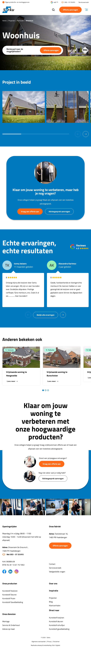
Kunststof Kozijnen (10, 590)
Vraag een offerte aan (30, 211)
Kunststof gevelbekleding (59, 629)
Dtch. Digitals (56, 645)
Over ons (53, 583)
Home (4, 20)
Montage (5, 621)
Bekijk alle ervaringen (45, 314)
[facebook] (4, 571)
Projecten (11, 20)
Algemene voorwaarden (39, 641)
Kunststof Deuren (9, 594)
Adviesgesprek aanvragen (59, 211)
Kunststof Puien (8, 598)
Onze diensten (9, 614)
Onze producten (9, 583)
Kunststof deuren (56, 621)
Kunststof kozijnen (56, 617)
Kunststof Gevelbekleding (12, 602)
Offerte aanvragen (70, 9)
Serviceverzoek (84, 2)
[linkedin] (10, 571)
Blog (51, 601)
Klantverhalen (54, 605)
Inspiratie (53, 590)
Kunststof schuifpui (57, 625)
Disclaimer (56, 641)
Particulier (20, 20)
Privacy (49, 641)
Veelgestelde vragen (57, 571)
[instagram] (16, 571)
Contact (52, 564)
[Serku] (24, 10)
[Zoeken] (53, 10)
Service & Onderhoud (11, 625)
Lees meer (11, 381)
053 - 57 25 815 (70, 2)
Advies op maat (8, 629)
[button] (86, 134)
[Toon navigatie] (87, 10)
